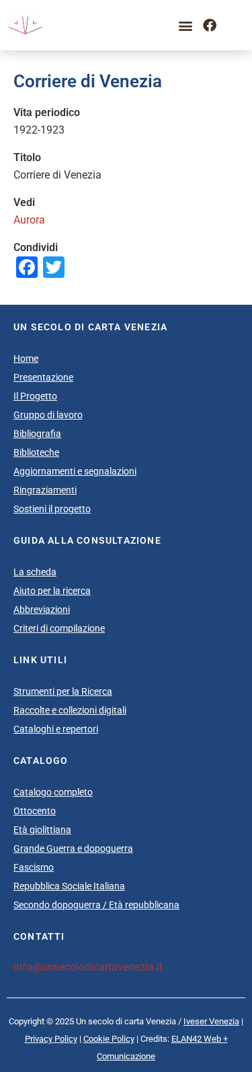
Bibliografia (37, 433)
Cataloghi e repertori (55, 729)
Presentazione (43, 377)
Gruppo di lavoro (48, 414)
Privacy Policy (51, 1039)
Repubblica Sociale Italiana (69, 886)
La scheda (34, 572)
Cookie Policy (108, 1039)
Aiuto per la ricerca (52, 590)
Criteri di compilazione (59, 628)
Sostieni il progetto (52, 508)
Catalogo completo (53, 792)
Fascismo (33, 867)
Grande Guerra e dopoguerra (73, 848)
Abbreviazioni (41, 609)
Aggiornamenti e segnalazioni (74, 471)
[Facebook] (209, 25)
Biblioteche (36, 452)
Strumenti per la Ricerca (62, 691)
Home (25, 358)
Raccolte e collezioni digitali (69, 710)
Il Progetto (35, 396)
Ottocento (34, 811)
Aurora (29, 219)
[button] (185, 25)
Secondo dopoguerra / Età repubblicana (96, 904)
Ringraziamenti (45, 490)
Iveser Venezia (211, 1021)
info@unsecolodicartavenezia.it (88, 967)
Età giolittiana (42, 829)
